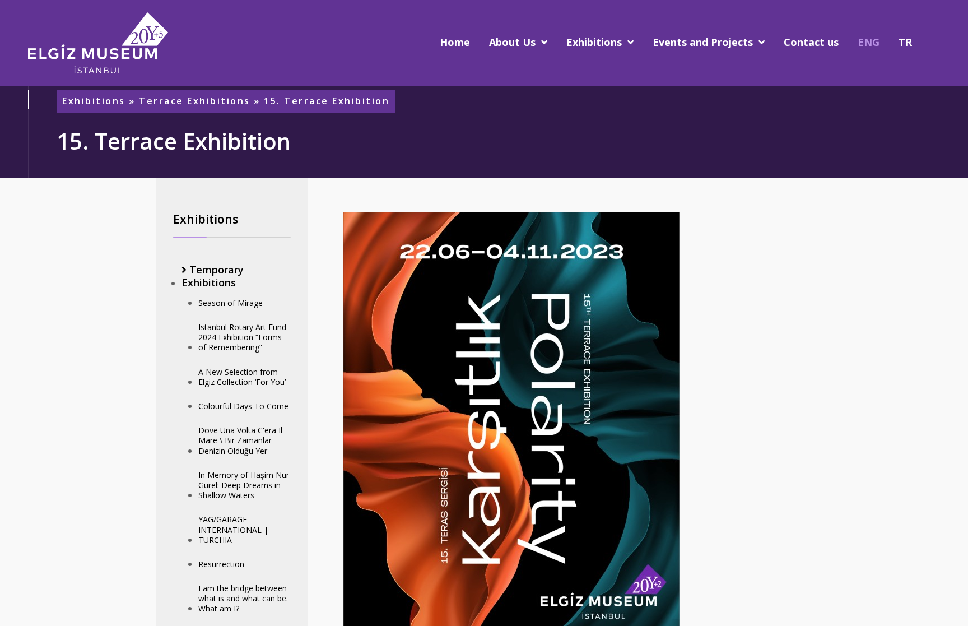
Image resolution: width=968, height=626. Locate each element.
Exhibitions (93, 101)
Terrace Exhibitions (194, 101)
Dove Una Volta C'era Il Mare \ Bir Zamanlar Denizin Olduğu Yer (240, 440)
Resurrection (221, 564)
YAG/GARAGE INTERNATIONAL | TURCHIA (233, 529)
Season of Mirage (230, 303)
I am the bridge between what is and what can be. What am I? (243, 598)
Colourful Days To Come (243, 406)
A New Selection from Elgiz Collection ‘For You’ (242, 377)
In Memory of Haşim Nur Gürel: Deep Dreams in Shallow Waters (243, 485)
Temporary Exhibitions (213, 276)
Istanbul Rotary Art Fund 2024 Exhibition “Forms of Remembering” (242, 337)
